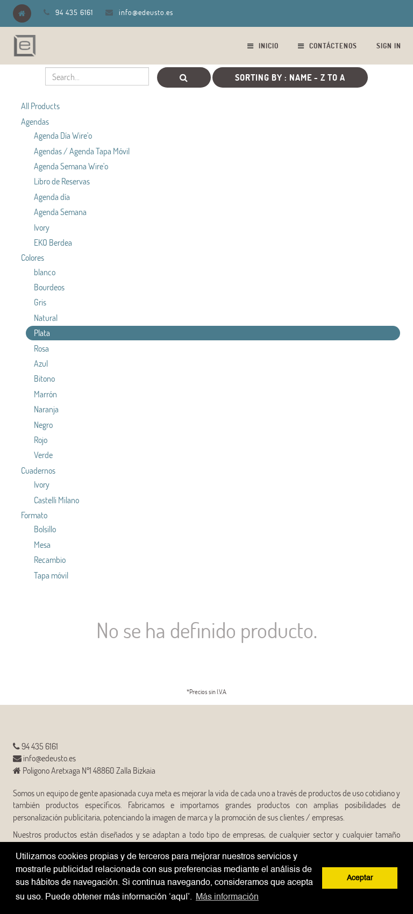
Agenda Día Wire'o (63, 135)
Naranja (46, 409)
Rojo (40, 439)
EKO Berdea (53, 242)
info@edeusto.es (146, 12)
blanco (44, 271)
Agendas (35, 121)
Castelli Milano (56, 499)
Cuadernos (38, 470)
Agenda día (52, 196)
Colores (32, 257)
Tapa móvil (51, 575)
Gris (40, 302)
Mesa (42, 544)
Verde (43, 454)
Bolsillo (45, 528)
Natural (46, 317)
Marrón (45, 393)
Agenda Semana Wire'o (71, 166)
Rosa (41, 348)
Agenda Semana (60, 211)
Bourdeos (49, 286)
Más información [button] (227, 897)
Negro (43, 424)
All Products (40, 105)
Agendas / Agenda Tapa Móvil (82, 150)
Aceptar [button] (360, 878)
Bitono (44, 378)
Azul (41, 363)
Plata (42, 332)
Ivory (41, 227)
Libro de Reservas (62, 181)
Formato (34, 514)
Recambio (50, 559)
